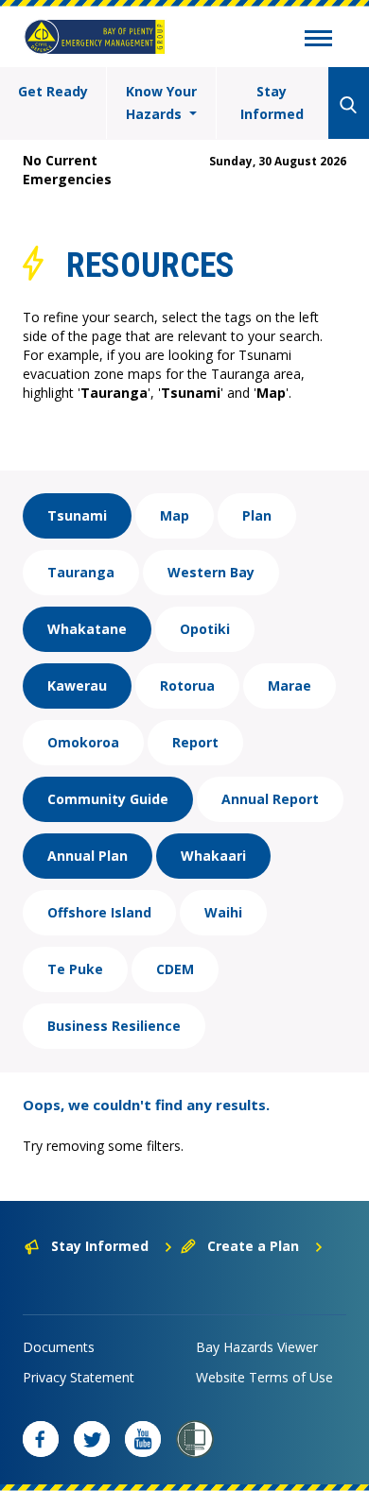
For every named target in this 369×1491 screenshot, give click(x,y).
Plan (257, 515)
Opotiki (205, 629)
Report (195, 742)
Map (174, 515)
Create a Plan (253, 1246)
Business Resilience (114, 1026)
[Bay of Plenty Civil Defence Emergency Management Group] (95, 37)
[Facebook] (41, 1439)
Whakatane (87, 629)
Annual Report (270, 799)
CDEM (175, 969)
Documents (59, 1347)
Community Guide (107, 799)
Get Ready (53, 91)
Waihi (223, 912)
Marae (289, 685)
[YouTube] (143, 1439)
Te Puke (75, 969)
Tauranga (80, 572)
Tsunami (77, 515)
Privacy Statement (78, 1377)
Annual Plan (87, 856)
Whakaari (213, 856)
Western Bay (211, 572)
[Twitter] (92, 1439)
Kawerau (77, 685)
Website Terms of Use (264, 1377)
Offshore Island (99, 912)
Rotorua (187, 685)
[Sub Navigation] (318, 40)
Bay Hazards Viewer (257, 1347)
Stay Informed (272, 102)
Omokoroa (83, 742)
